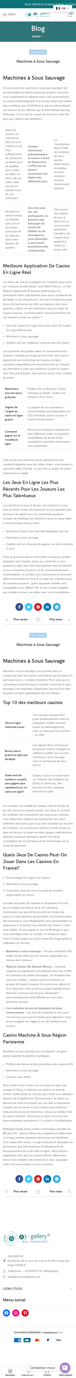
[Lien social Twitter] (29, 607)
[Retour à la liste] (38, 619)
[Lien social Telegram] (57, 607)
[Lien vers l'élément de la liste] (38, 1271)
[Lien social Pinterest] (38, 607)
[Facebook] (6, 1313)
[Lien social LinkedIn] (47, 607)
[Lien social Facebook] (19, 607)
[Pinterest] (25, 1313)
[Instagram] (15, 1313)
